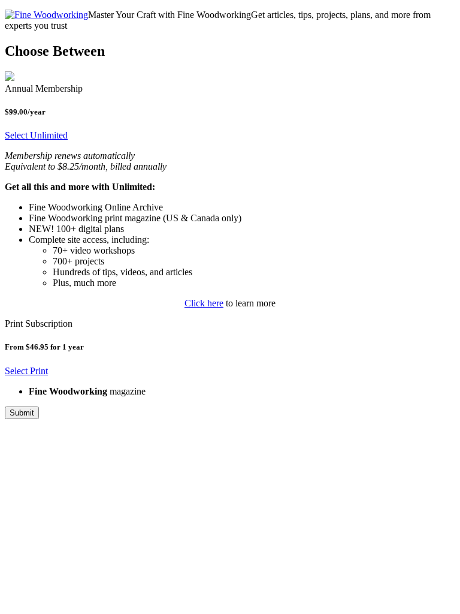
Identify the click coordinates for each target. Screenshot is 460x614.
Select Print (26, 371)
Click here (203, 303)
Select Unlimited (36, 135)
